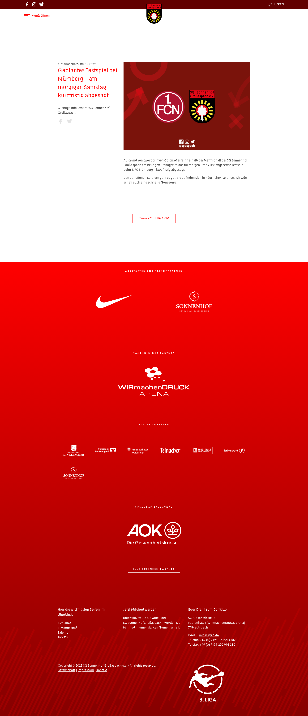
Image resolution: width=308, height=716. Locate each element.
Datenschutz (66, 670)
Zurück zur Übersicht (154, 218)
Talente (63, 632)
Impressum (86, 670)
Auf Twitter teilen (69, 121)
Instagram (34, 4)
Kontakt (101, 670)
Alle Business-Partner (154, 569)
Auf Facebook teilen (60, 121)
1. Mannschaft (68, 628)
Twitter (41, 4)
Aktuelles (64, 623)
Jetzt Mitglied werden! (140, 609)
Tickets (279, 4)
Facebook (27, 4)
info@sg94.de (209, 635)
